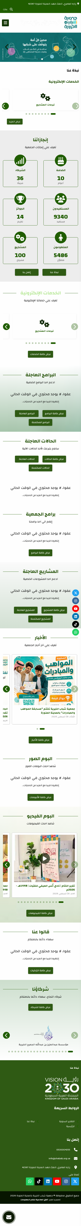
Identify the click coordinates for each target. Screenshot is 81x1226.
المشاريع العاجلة (26, 610)
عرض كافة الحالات (54, 459)
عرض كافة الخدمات (40, 354)
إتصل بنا (27, 272)
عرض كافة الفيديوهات (41, 913)
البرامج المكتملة (41, 422)
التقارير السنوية (67, 1121)
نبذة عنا (54, 272)
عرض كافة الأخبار (40, 740)
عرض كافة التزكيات (40, 970)
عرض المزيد (14, 121)
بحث (5, 9)
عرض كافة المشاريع (54, 610)
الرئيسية (70, 1126)
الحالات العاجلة (27, 459)
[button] (7, 47)
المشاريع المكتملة (40, 619)
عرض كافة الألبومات (41, 797)
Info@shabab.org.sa (59, 1158)
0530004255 (63, 1149)
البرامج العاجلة (27, 413)
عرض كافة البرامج (54, 413)
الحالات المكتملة (40, 467)
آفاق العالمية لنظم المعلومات (34, 1199)
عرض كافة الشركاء (40, 1007)
